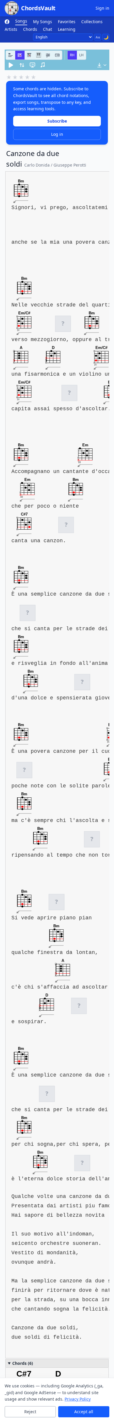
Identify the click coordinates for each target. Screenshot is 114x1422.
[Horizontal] (20, 55)
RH (72, 54)
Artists (11, 29)
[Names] (10, 55)
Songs (21, 21)
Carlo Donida (37, 165)
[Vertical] (29, 55)
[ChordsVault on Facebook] (7, 21)
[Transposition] (22, 65)
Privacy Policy (78, 1399)
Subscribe (57, 121)
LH (81, 54)
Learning (66, 29)
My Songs (42, 21)
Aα (98, 37)
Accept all (83, 1411)
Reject (30, 1411)
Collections (92, 21)
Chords (30, 29)
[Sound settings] (43, 65)
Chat (47, 29)
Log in (57, 134)
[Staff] (48, 55)
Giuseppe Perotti (69, 165)
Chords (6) (22, 1363)
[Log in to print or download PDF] (101, 65)
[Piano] (38, 55)
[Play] (11, 65)
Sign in (102, 8)
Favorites (66, 21)
